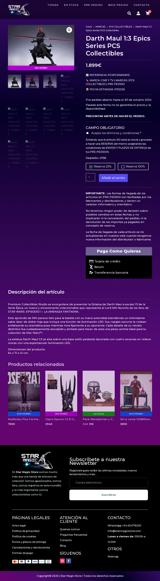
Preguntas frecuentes (73, 534)
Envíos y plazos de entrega (29, 541)
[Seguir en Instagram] (62, 560)
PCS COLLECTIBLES (120, 26)
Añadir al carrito (113, 178)
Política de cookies (24, 536)
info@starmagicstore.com (124, 531)
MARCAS (100, 26)
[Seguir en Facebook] (68, 560)
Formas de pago (22, 553)
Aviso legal (19, 525)
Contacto (66, 540)
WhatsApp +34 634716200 (124, 525)
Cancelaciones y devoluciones (31, 547)
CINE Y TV (107, 80)
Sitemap (113, 556)
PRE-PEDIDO (116, 84)
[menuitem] (53, 5)
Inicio (89, 26)
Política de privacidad (25, 531)
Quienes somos (70, 529)
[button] (69, 30)
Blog (63, 545)
